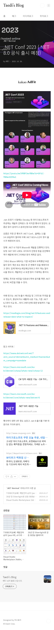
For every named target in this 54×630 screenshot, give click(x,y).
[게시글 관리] (15, 477)
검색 (42, 5)
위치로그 (44, 16)
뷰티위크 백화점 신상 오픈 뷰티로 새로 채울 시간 (17, 457)
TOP (48, 621)
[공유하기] (11, 477)
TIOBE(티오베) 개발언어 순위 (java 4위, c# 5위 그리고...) (21, 494)
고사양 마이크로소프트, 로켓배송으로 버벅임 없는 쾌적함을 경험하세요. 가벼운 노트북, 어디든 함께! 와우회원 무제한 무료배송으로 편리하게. (26, 442)
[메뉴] (49, 5)
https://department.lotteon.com (21, 453)
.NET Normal (13, 488)
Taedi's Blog (13, 5)
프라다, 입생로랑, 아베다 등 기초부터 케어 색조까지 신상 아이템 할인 (18, 463)
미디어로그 (28, 16)
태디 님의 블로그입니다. (12, 580)
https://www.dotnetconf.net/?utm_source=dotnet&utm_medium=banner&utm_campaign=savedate (26, 357)
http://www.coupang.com (18, 433)
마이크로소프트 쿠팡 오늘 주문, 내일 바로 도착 (25, 437)
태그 (14, 16)
